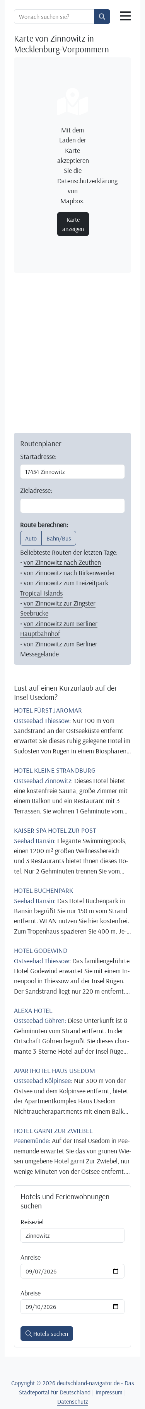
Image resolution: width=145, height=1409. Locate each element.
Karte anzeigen (73, 224)
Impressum (109, 1392)
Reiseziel (32, 1221)
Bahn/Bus (58, 538)
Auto (31, 538)
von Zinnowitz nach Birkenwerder (69, 572)
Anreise (30, 1257)
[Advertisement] (72, 351)
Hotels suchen (50, 1333)
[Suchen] (102, 16)
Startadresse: (38, 456)
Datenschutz (72, 1401)
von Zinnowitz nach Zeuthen (62, 562)
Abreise (30, 1293)
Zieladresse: (36, 490)
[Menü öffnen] (125, 16)
